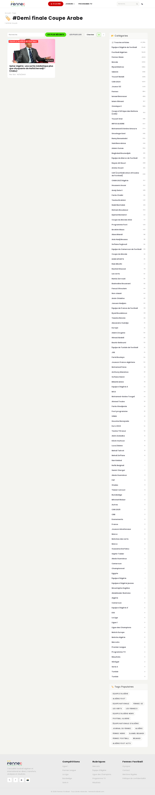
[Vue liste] (103, 35)
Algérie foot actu (122, 743)
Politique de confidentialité (134, 778)
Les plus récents (55, 34)
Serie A (65, 782)
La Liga (65, 774)
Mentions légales (130, 774)
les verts (117, 708)
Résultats (96, 782)
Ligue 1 (65, 766)
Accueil (8, 13)
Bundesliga (67, 778)
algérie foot (119, 699)
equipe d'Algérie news (123, 713)
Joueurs (70, 4)
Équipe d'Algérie (99, 770)
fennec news (119, 733)
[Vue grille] (99, 35)
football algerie (121, 718)
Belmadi (137, 738)
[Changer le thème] (142, 4)
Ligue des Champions (102, 774)
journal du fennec (122, 728)
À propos (126, 766)
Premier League (69, 770)
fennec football (121, 738)
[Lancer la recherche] (137, 4)
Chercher (90, 35)
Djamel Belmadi (136, 733)
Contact (126, 770)
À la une (57, 4)
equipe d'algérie (120, 694)
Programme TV (85, 4)
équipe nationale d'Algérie (126, 723)
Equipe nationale (121, 704)
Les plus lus (75, 34)
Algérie (139, 728)
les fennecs (131, 708)
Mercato (96, 766)
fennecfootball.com (96, 791)
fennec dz (138, 704)
